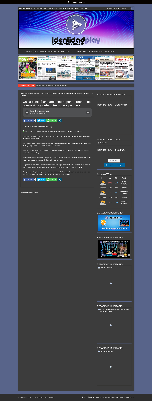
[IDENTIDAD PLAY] (76, 29)
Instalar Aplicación (77, 2)
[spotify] (116, 8)
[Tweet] (41, 120)
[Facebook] (107, 8)
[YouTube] (114, 8)
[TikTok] (112, 8)
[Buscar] (132, 8)
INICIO (22, 51)
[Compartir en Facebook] (28, 120)
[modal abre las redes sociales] (60, 120)
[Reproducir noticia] (27, 112)
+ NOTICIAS (41, 51)
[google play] (119, 8)
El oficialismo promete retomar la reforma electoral (51, 85)
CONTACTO (111, 51)
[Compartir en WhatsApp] (51, 120)
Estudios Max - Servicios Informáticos (122, 397)
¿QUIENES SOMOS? (97, 51)
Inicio (24, 93)
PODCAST (66, 51)
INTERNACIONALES (33, 93)
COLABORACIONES (80, 51)
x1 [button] (88, 112)
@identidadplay (103, 143)
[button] (131, 67)
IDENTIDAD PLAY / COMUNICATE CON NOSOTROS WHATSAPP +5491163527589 (61, 8)
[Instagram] (110, 8)
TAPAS (30, 51)
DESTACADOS (54, 51)
